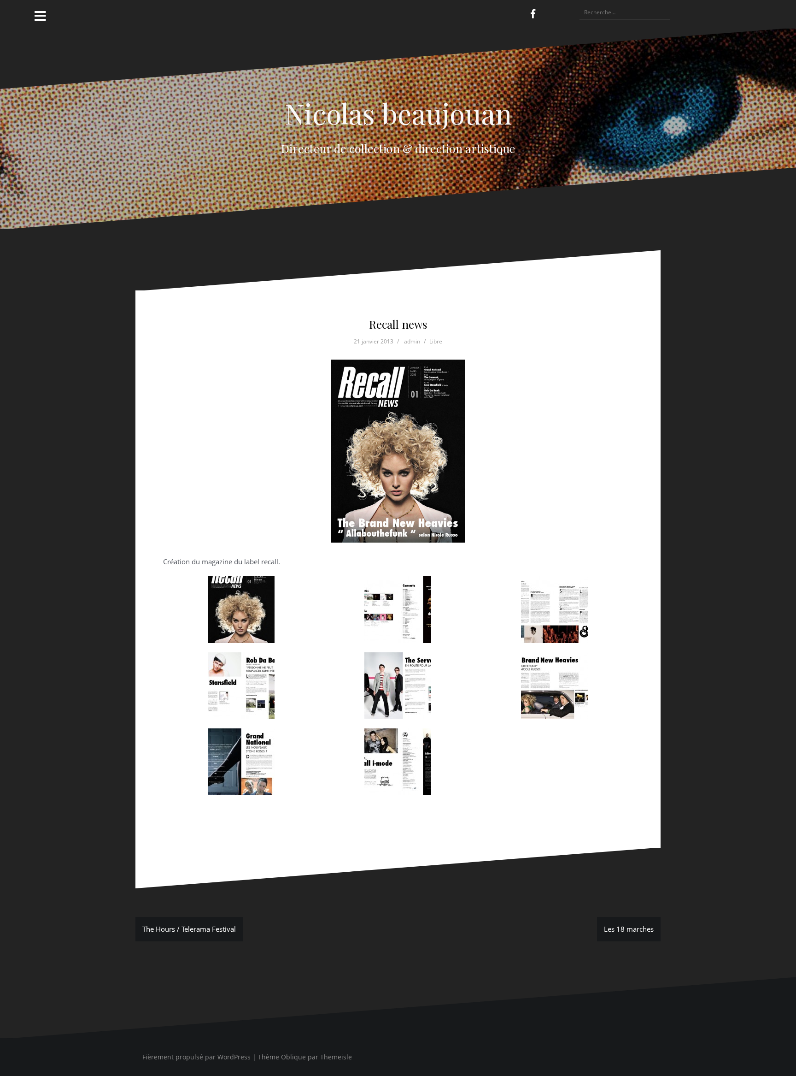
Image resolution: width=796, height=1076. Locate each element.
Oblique (293, 1056)
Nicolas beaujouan (398, 113)
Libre (435, 341)
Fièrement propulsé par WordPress (196, 1056)
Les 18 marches (629, 929)
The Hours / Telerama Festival (189, 929)
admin (412, 341)
